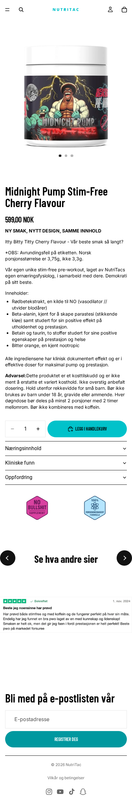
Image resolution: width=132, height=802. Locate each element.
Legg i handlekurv (91, 429)
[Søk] (21, 10)
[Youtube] (60, 792)
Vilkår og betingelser (66, 777)
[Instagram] (49, 792)
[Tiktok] (72, 792)
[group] (66, 615)
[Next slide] (124, 558)
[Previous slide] (7, 558)
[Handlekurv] (124, 10)
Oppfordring (18, 477)
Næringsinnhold (23, 448)
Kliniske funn (20, 463)
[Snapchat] (83, 792)
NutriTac (73, 764)
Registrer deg (66, 739)
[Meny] (7, 9)
